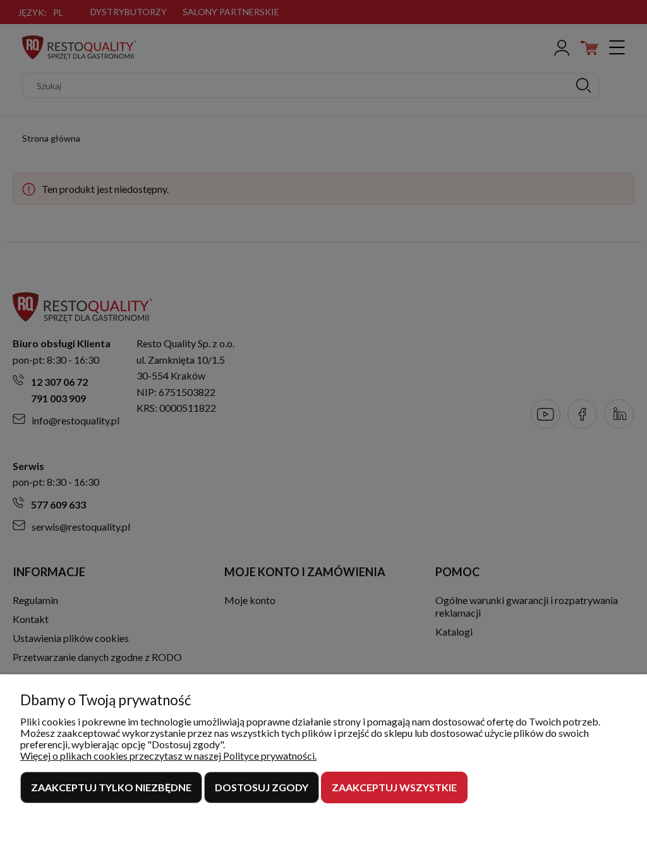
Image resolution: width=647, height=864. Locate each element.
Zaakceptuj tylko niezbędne (111, 787)
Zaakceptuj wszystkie (394, 787)
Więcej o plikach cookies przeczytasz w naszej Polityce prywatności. (168, 756)
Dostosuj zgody (261, 787)
